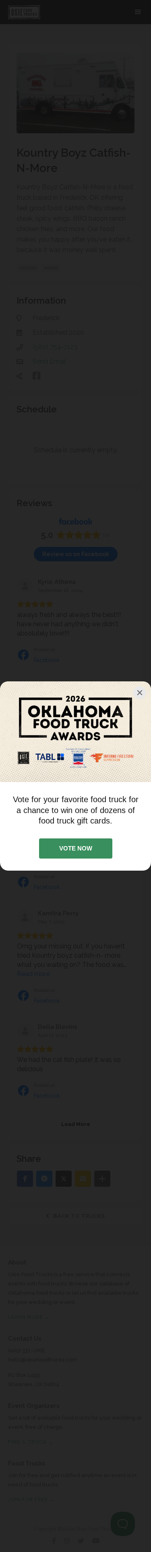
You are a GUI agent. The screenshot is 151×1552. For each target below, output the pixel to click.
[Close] (139, 692)
